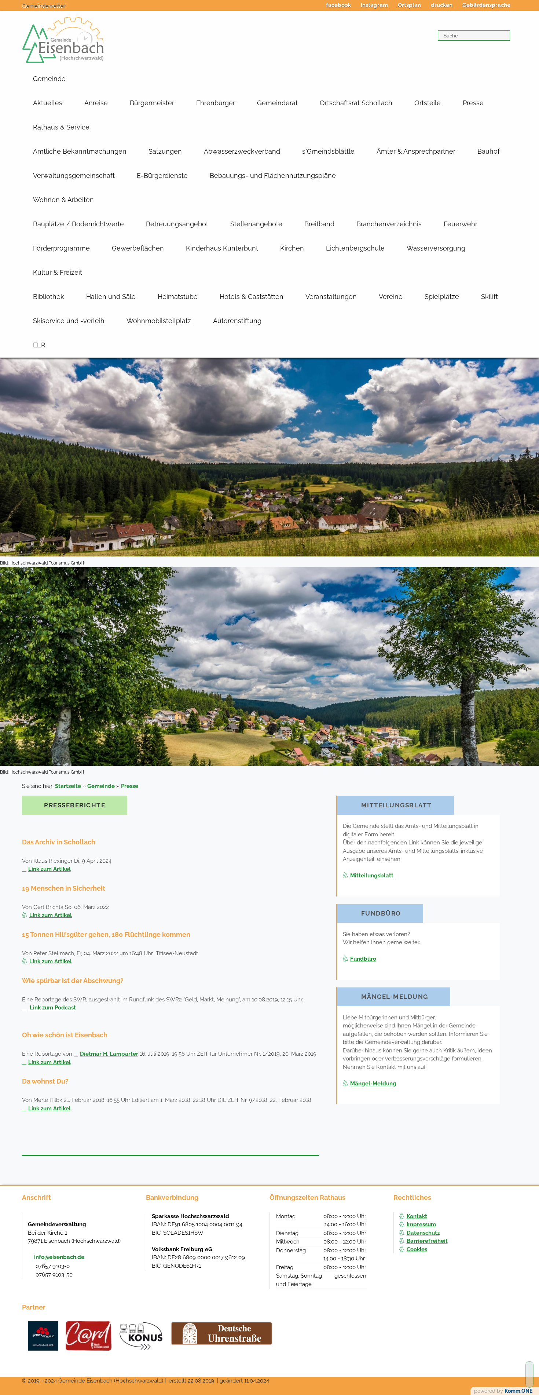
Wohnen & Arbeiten (63, 200)
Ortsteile (427, 103)
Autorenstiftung (237, 321)
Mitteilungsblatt (371, 875)
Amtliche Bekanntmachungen (79, 151)
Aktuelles (47, 103)
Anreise (96, 103)
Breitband (319, 224)
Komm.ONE (518, 1391)
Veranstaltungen (331, 296)
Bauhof (488, 151)
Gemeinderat (277, 103)
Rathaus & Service (61, 127)
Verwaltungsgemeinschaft (74, 175)
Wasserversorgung (436, 248)
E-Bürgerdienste (162, 175)
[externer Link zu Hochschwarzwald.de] (88, 1336)
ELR (39, 345)
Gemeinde (49, 79)
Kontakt (417, 1216)
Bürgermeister (152, 103)
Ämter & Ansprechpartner (416, 151)
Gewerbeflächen (138, 248)
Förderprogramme (61, 248)
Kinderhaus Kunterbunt (222, 248)
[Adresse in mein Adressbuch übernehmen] (133, 1223)
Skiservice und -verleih (68, 321)
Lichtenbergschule (355, 248)
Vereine (391, 296)
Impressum (421, 1224)
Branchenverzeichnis (389, 224)
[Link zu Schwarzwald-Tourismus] (43, 1336)
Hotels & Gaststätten (251, 296)
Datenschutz (423, 1233)
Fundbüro (363, 959)
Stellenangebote (256, 224)
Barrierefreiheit (427, 1241)
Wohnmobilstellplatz (158, 321)
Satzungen (165, 151)
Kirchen (292, 248)
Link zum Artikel (49, 869)
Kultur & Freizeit (57, 272)
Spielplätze (442, 296)
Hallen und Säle (111, 296)
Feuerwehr (460, 224)
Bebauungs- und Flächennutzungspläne (273, 175)
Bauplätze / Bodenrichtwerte (78, 224)
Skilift (489, 296)
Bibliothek (48, 296)
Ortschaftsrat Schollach (356, 103)
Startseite (68, 786)
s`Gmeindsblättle (328, 151)
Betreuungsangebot (177, 224)
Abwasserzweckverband (242, 151)
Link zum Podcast (52, 1007)
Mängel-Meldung (373, 1083)
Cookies (417, 1249)
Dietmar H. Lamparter (109, 1054)
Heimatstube (178, 296)
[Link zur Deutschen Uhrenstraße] (221, 1333)
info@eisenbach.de (59, 1257)
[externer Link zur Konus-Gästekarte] (141, 1336)
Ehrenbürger (215, 103)
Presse (473, 103)
